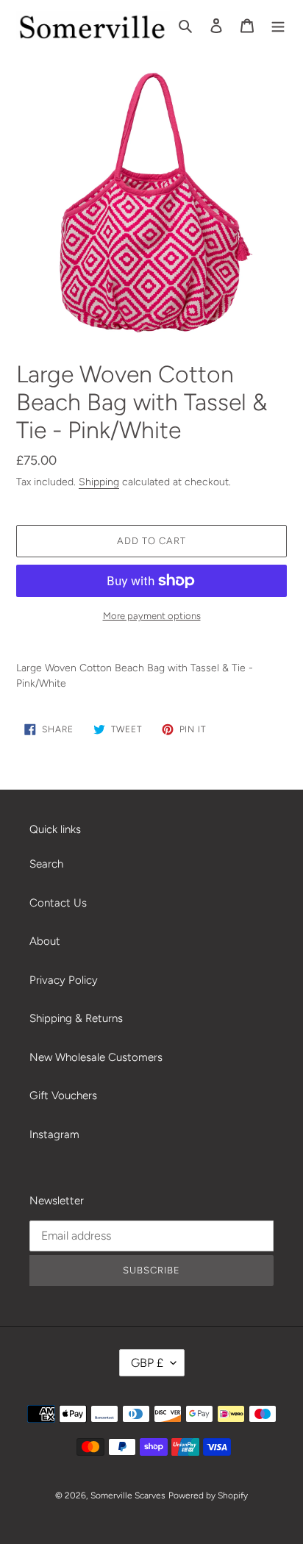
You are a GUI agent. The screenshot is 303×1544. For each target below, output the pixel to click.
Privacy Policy (63, 980)
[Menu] (278, 25)
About (44, 941)
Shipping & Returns (76, 1018)
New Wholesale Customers (96, 1057)
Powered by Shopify (208, 1495)
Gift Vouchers (63, 1095)
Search (46, 864)
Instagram (54, 1134)
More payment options (152, 615)
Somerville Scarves (127, 1495)
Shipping (99, 481)
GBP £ (147, 1363)
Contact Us (58, 902)
